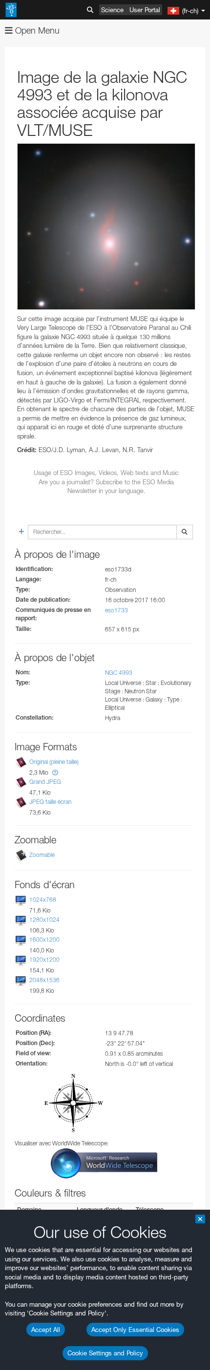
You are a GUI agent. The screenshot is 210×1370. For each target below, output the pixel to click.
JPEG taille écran (50, 801)
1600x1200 (44, 939)
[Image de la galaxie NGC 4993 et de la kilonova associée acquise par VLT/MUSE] (106, 226)
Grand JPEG (45, 781)
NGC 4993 (118, 672)
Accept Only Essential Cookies (135, 1329)
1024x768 (42, 899)
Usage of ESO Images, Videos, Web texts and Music (106, 472)
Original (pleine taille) (54, 761)
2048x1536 (44, 980)
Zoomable (42, 854)
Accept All (45, 1329)
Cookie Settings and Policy (105, 1353)
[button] (55, 772)
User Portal (144, 10)
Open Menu (36, 30)
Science (112, 10)
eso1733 (116, 610)
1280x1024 (44, 919)
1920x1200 (44, 960)
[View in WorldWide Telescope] (104, 1162)
